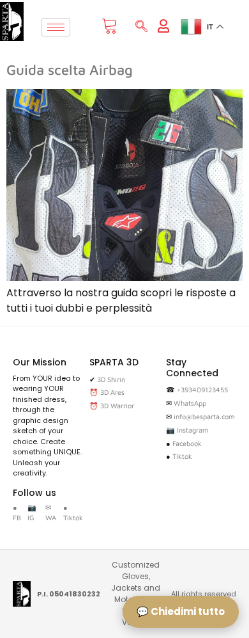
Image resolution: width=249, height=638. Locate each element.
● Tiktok (73, 512)
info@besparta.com (204, 416)
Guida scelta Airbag (69, 69)
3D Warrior (117, 405)
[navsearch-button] (141, 27)
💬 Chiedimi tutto (181, 611)
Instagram (193, 430)
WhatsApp (190, 403)
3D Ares (112, 392)
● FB (17, 512)
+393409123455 (202, 389)
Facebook (187, 443)
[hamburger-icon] (56, 27)
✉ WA (50, 512)
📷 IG (31, 512)
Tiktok (182, 456)
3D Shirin (111, 379)
